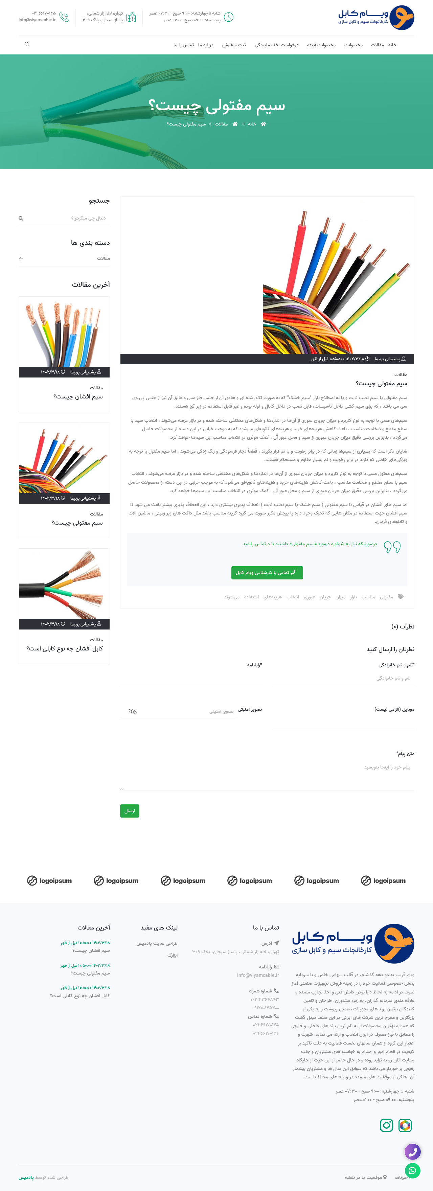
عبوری (309, 597)
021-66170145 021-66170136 (266, 1029)
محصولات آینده (321, 45)
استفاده (251, 597)
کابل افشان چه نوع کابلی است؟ (64, 649)
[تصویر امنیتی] (133, 712)
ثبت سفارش (234, 45)
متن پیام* (405, 754)
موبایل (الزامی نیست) (394, 709)
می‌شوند (232, 597)
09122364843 (264, 1000)
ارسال (129, 811)
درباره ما (205, 45)
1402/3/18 (51, 372)
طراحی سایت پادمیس (157, 943)
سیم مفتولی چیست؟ (381, 384)
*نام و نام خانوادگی (396, 665)
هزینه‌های (273, 597)
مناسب (368, 597)
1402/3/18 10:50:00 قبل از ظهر (338, 359)
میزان (340, 597)
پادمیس (26, 1178)
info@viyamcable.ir (258, 976)
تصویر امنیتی (250, 709)
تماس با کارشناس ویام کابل (263, 573)
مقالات (377, 45)
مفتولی (386, 597)
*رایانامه (254, 665)
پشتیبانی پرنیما (388, 359)
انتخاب (293, 597)
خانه (392, 45)
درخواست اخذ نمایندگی (277, 45)
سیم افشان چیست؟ (78, 397)
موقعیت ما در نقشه (364, 1178)
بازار (353, 597)
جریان (325, 597)
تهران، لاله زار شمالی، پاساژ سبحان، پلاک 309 (235, 952)
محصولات (353, 45)
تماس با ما (184, 45)
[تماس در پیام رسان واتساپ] (412, 1170)
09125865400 (265, 1008)
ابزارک (172, 955)
